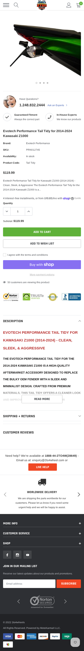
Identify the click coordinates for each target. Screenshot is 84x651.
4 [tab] (47, 83)
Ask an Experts (56, 105)
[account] (68, 5)
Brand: (7, 143)
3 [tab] (44, 83)
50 (9, 282)
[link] (7, 555)
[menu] (6, 5)
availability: (10, 156)
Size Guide (75, 198)
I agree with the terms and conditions (27, 254)
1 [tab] (36, 83)
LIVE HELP (42, 467)
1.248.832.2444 (32, 105)
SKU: (6, 149)
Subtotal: (8, 221)
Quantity (8, 203)
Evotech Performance (38, 143)
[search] (16, 5)
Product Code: (11, 162)
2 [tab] (40, 83)
